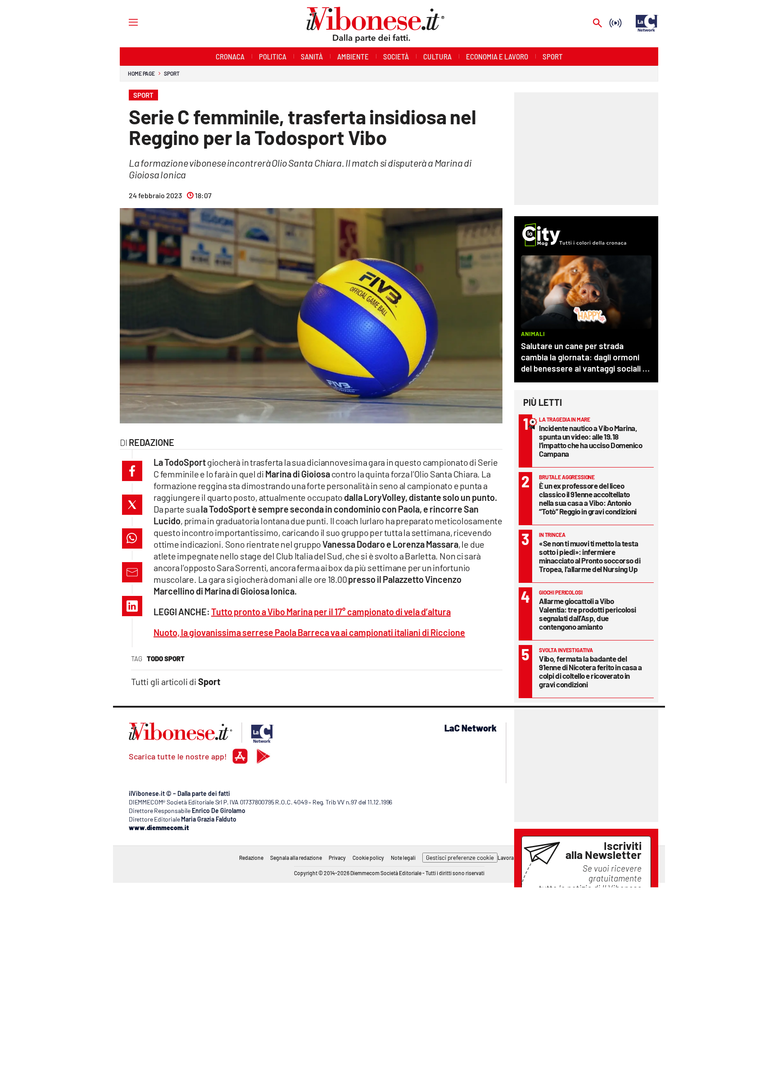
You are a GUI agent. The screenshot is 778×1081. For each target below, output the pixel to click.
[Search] (597, 23)
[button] (132, 471)
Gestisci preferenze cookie (460, 857)
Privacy (337, 857)
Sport (172, 73)
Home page (141, 73)
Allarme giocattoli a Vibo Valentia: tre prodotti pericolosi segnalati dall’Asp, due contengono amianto (587, 613)
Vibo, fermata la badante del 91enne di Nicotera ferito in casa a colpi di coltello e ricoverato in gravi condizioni (590, 671)
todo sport (166, 658)
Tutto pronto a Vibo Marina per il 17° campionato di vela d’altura (331, 611)
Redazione (251, 857)
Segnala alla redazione (296, 857)
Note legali (403, 857)
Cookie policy (368, 857)
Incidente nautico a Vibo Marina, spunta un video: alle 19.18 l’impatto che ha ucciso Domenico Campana (590, 440)
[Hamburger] (125, 22)
